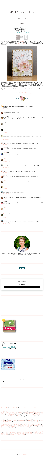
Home (19, 18)
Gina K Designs (13, 415)
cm (3, 104)
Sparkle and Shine (21, 427)
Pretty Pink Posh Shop (15, 425)
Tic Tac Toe (36, 432)
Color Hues (37, 411)
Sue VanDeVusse (5, 196)
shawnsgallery (40, 426)
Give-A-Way (19, 415)
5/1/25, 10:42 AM (6, 119)
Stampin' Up (41, 427)
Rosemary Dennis (21, 43)
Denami (24, 413)
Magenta (9, 419)
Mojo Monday (38, 419)
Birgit (4, 180)
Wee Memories (12, 434)
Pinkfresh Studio (5, 422)
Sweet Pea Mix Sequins (30, 428)
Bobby (4, 170)
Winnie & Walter (18, 434)
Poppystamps (32, 93)
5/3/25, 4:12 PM (6, 188)
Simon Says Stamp (4, 427)
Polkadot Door (22, 422)
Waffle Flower (6, 434)
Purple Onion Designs (28, 425)
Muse (7, 420)
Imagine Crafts (12, 416)
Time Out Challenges (4, 433)
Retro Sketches (36, 425)
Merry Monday (30, 419)
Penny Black (29, 421)
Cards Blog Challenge (32, 408)
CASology (22, 410)
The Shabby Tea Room (21, 432)
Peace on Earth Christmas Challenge (22, 421)
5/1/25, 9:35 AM (6, 108)
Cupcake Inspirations (14, 413)
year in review (28, 434)
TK (3, 163)
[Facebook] (20, 268)
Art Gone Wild (33, 407)
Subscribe (22, 287)
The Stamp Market (28, 432)
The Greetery (41, 431)
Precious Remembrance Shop (15, 424)
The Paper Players (13, 432)
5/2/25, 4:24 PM (6, 172)
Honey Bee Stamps (16, 93)
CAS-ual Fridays (8, 409)
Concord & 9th (27, 412)
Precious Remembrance (4, 424)
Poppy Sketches (27, 422)
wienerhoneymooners (6, 185)
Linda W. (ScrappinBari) (7, 190)
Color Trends (7, 412)
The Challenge (10, 431)
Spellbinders (26, 427)
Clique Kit (17, 411)
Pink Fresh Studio (40, 421)
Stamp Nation (32, 427)
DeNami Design (30, 413)
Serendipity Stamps (34, 426)
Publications (22, 425)
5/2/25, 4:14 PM (6, 167)
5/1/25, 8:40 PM (6, 149)
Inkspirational (27, 416)
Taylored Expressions (19, 430)
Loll (4, 142)
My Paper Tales (22, 12)
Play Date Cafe (15, 422)
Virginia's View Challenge (37, 433)
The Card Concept (4, 431)
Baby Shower (8, 408)
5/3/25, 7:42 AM (6, 183)
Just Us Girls (21, 93)
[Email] (24, 268)
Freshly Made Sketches (36, 414)
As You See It (38, 407)
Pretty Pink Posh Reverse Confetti (6, 425)
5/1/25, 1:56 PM (6, 139)
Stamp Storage (36, 427)
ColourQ (20, 412)
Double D (7, 414)
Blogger (38, 443)
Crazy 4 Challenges (7, 413)
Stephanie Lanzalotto (6, 219)
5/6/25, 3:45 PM (6, 217)
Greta (4, 158)
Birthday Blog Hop (19, 408)
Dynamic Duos (11, 414)
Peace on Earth (15, 421)
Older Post (3, 227)
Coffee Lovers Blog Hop (23, 411)
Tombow (9, 433)
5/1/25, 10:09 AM (6, 113)
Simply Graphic (12, 427)
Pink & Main (34, 421)
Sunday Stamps (19, 428)
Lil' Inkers (5, 419)
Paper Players (30, 420)
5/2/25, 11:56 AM (6, 161)
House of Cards (7, 416)
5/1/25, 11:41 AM (6, 126)
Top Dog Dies (14, 433)
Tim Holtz (40, 432)
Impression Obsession (19, 416)
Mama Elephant (26, 93)
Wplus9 (23, 434)
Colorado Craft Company (14, 412)
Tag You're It (12, 430)
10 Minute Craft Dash (4, 407)
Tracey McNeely (5, 213)
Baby (4, 408)
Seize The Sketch (28, 426)
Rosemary (4, 147)
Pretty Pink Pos (28, 424)
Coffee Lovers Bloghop (31, 411)
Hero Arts (36, 415)
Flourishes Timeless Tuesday (24, 414)
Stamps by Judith (13, 428)
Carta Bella (37, 408)
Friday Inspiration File (4, 415)
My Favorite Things (12, 420)
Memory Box (24, 419)
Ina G (4, 207)
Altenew (28, 407)
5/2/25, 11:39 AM (6, 156)
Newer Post (41, 227)
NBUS (26, 420)
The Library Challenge (6, 432)
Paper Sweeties (36, 420)
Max (20, 419)
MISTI (34, 419)
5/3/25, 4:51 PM (6, 193)
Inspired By (33, 416)
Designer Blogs (25, 454)
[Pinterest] (22, 268)
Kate (4, 128)
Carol (4, 122)
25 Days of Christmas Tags (14, 407)
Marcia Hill (5, 116)
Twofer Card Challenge (29, 433)
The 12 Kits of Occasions (28, 430)
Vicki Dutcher (5, 111)
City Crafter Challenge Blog (9, 411)
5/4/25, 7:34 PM (6, 211)
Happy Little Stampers (31, 415)
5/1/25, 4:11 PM (6, 144)
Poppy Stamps (32, 422)
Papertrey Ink (6, 421)
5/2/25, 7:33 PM (6, 177)
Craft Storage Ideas (37, 412)
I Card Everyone (5, 134)
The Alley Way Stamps (38, 430)
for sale (30, 414)
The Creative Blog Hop (16, 431)
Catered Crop (33, 409)
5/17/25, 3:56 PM (6, 223)
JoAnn (4, 201)
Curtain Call (20, 413)
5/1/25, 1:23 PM (6, 132)
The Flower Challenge (33, 431)
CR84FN (31, 412)
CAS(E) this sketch (16, 409)
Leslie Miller (5, 152)
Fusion (9, 415)
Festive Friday (18, 414)
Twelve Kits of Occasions (20, 433)
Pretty (24, 424)
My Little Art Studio (21, 420)
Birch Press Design (13, 408)
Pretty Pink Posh (36, 424)
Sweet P (24, 428)
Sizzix (17, 427)
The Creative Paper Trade (24, 431)
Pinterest (11, 422)
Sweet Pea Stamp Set (39, 428)
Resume (24, 18)
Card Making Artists (25, 408)
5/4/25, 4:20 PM (6, 204)
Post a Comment (3, 226)
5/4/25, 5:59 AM (6, 198)
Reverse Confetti (12, 426)
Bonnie (4, 175)
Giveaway (24, 415)
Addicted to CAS (23, 407)
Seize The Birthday (20, 426)
